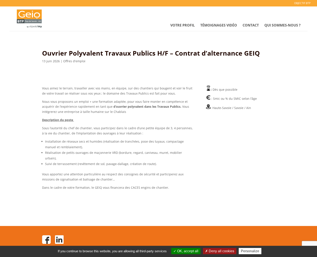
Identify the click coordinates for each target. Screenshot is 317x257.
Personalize (250, 251)
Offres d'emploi (74, 61)
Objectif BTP (302, 3)
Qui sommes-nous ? (282, 26)
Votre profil (182, 26)
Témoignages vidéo (218, 26)
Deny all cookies (221, 251)
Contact (251, 26)
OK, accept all (187, 251)
